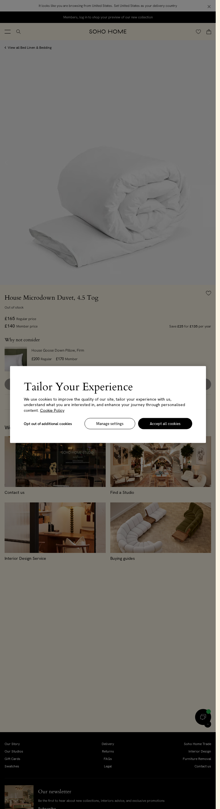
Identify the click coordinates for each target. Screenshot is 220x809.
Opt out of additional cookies (48, 424)
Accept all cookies (165, 423)
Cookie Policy (52, 410)
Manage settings (109, 423)
